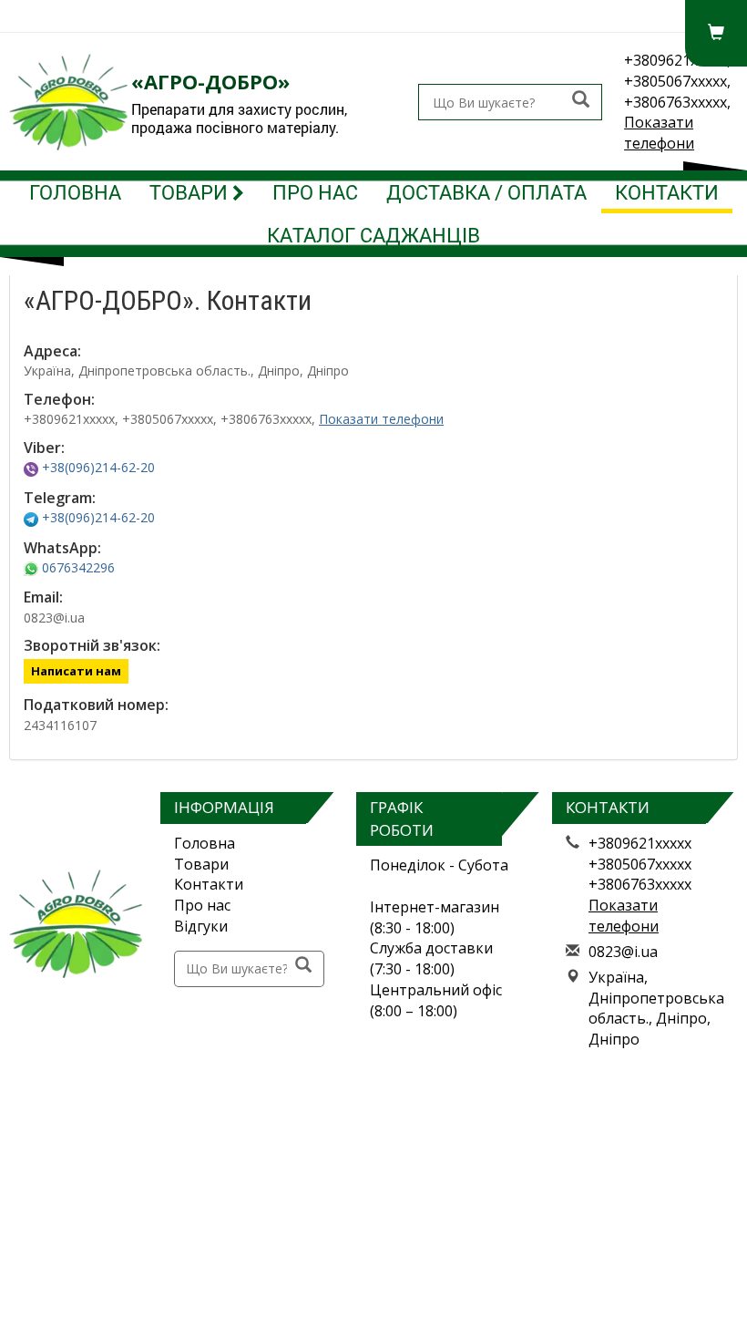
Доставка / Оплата (486, 192)
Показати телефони (659, 132)
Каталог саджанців (373, 234)
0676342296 (76, 567)
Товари (190, 192)
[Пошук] (580, 100)
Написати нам (76, 671)
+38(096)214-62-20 (96, 467)
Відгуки (201, 926)
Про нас (315, 192)
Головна (75, 192)
